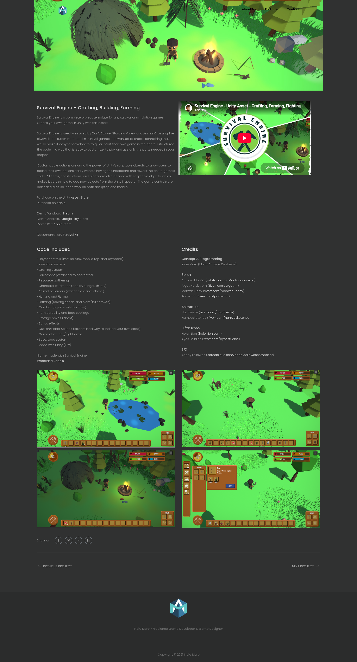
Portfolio (271, 9)
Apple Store (63, 224)
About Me (249, 9)
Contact (293, 9)
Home (228, 9)
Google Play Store (74, 219)
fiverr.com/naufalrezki (216, 312)
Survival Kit (70, 234)
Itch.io (61, 203)
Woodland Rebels (50, 361)
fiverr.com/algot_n (223, 285)
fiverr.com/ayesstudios (221, 339)
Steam (67, 213)
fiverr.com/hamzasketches (228, 317)
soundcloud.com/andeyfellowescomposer (240, 355)
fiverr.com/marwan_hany (223, 291)
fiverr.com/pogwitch (213, 296)
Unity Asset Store (76, 197)
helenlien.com (209, 333)
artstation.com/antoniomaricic (230, 280)
